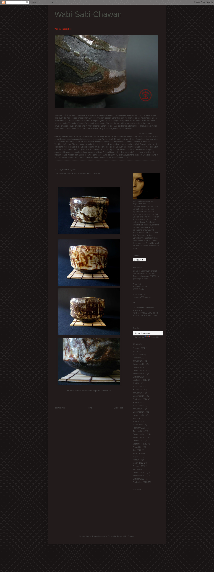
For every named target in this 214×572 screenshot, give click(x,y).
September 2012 (140, 444)
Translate (155, 337)
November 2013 (140, 415)
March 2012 (138, 463)
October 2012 (138, 441)
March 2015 (138, 386)
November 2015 (140, 374)
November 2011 (139, 476)
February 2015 (139, 389)
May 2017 (137, 351)
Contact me (139, 260)
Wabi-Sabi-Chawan (88, 14)
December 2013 (140, 412)
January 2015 (139, 393)
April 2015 (137, 383)
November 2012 (140, 437)
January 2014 (139, 409)
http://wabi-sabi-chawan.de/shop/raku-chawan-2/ (89, 390)
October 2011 (138, 479)
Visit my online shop (63, 29)
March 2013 (138, 425)
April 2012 (137, 460)
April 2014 (137, 402)
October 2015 (138, 377)
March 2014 (138, 405)
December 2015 (140, 370)
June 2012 (137, 453)
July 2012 (137, 450)
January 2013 (139, 431)
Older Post (118, 408)
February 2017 (139, 358)
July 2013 (137, 418)
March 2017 (138, 354)
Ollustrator (112, 536)
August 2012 (138, 447)
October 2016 (138, 367)
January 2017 (139, 361)
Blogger (131, 536)
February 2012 (139, 466)
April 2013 (137, 421)
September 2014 (140, 399)
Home (89, 408)
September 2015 (140, 380)
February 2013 (139, 428)
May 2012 (137, 457)
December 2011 (139, 473)
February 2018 (139, 348)
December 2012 (140, 434)
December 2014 (140, 396)
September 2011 (140, 482)
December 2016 (140, 364)
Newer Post (60, 408)
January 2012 (139, 469)
